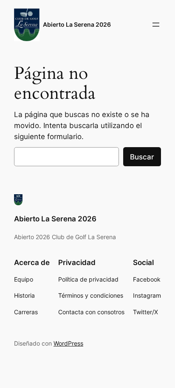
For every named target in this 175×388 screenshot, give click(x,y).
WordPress (68, 343)
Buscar (142, 157)
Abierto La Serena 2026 (77, 24)
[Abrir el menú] (156, 25)
